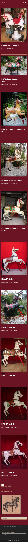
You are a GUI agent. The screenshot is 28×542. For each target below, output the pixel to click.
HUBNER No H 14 (8, 376)
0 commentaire (6, 52)
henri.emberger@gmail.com (6, 491)
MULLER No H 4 (7, 472)
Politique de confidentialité (8, 532)
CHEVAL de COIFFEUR (10, 45)
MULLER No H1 (7, 279)
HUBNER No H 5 (7, 424)
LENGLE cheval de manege (12, 180)
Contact (4, 534)
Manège (3, 43)
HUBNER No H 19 (8, 327)
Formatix (18, 540)
